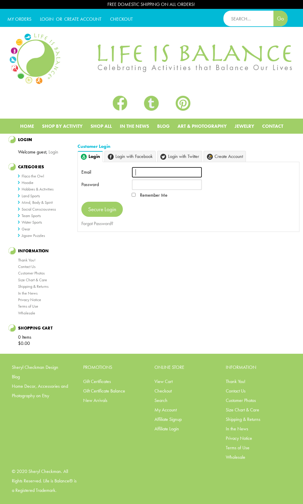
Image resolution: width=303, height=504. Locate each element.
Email (86, 172)
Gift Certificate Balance (104, 391)
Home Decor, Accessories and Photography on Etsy (40, 391)
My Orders (19, 19)
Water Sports (32, 222)
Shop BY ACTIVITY (62, 126)
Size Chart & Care (32, 279)
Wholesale (26, 313)
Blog (163, 126)
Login (47, 19)
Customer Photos (31, 273)
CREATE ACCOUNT (82, 19)
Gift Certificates (97, 381)
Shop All (101, 126)
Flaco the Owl (33, 176)
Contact (272, 126)
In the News (28, 293)
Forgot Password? (97, 223)
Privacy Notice (29, 299)
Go (280, 18)
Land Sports (31, 195)
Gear (26, 229)
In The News (134, 126)
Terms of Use (28, 306)
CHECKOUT (121, 19)
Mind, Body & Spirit (37, 202)
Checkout (163, 391)
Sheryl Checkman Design (35, 367)
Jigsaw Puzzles (33, 235)
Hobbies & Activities (38, 189)
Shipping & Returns (33, 286)
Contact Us (27, 266)
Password (90, 184)
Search (160, 400)
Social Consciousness (39, 209)
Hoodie (27, 182)
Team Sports (31, 215)
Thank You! (27, 260)
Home (27, 126)
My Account (165, 410)
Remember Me (153, 195)
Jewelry (244, 126)
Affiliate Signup (168, 419)
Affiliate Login (166, 429)
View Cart (163, 381)
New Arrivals (95, 400)
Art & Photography (202, 126)
